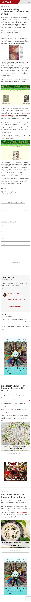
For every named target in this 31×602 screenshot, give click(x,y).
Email (2, 232)
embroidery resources (9, 202)
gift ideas (21, 202)
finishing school (14, 72)
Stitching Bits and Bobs (7, 107)
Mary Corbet (13, 294)
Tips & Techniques (22, 512)
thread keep (9, 137)
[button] (28, 1)
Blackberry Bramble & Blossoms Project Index (13, 495)
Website (2, 238)
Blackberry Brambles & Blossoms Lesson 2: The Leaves (13, 388)
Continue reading (19, 453)
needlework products (8, 205)
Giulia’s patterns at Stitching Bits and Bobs (12, 117)
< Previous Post (5, 210)
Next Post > (26, 210)
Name (2, 225)
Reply (6, 288)
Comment (3, 244)
